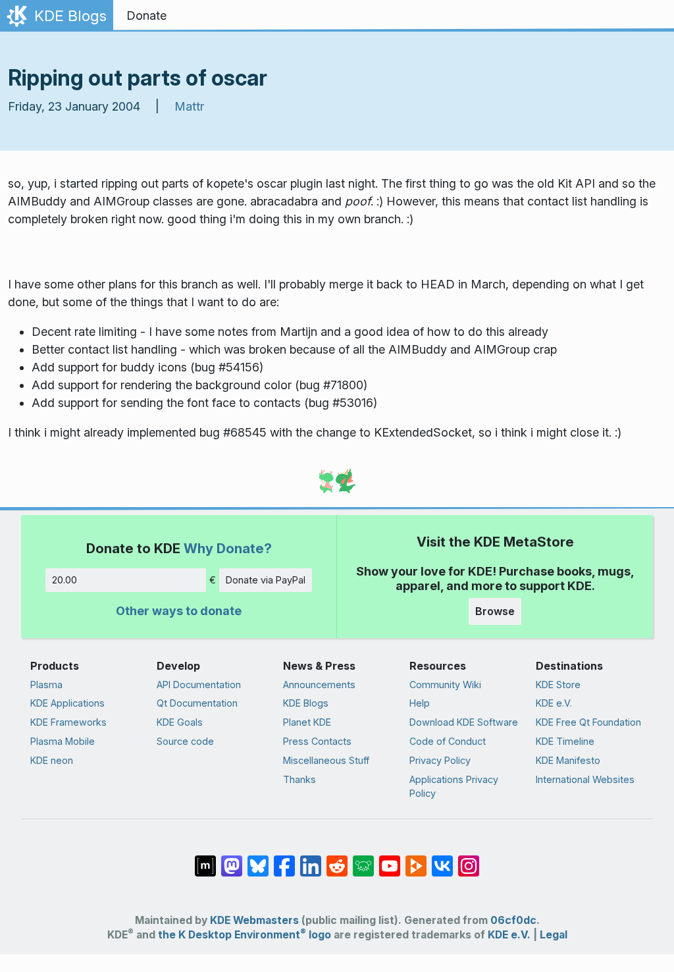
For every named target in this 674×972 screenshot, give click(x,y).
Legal (553, 935)
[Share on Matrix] (205, 859)
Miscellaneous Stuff (326, 760)
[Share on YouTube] (389, 859)
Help (419, 703)
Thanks (299, 779)
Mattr (189, 106)
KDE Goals (180, 722)
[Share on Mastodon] (231, 859)
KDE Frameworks (68, 722)
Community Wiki (445, 684)
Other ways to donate (179, 611)
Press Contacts (317, 741)
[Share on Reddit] (337, 859)
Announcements (319, 684)
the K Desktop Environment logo (244, 935)
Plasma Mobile (62, 741)
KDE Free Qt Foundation (588, 722)
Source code (185, 741)
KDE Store (558, 684)
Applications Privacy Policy (453, 786)
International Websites (585, 779)
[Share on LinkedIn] (310, 859)
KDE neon (51, 760)
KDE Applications (67, 703)
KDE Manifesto (568, 760)
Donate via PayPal (265, 579)
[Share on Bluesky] (258, 859)
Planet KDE (307, 722)
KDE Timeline (565, 741)
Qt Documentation (197, 703)
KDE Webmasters (254, 920)
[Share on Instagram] (468, 859)
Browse (495, 611)
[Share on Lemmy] (363, 859)
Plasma (46, 684)
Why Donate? (228, 548)
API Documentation (199, 684)
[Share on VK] (442, 859)
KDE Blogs (305, 703)
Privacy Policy (440, 760)
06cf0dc (513, 920)
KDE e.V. (554, 703)
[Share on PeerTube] (416, 859)
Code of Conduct (447, 741)
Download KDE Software (463, 722)
